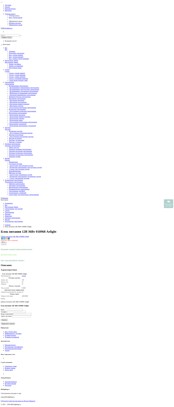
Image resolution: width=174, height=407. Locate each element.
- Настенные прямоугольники (19, 104)
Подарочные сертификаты (14, 347)
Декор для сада (14, 147)
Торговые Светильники (17, 185)
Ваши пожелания (7, 314)
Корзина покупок (15, 23)
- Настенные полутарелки (18, 102)
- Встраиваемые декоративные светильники (24, 88)
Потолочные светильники (18, 113)
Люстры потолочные (16, 135)
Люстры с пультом (15, 142)
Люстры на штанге (15, 138)
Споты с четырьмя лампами (18, 78)
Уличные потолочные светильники (21, 155)
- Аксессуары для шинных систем (20, 175)
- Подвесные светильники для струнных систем (25, 167)
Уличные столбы (14, 156)
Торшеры (12, 51)
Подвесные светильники (17, 109)
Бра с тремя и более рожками (19, 59)
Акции (7, 350)
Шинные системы (15, 173)
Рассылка (8, 385)
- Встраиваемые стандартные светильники (23, 91)
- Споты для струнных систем (19, 169)
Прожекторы (13, 162)
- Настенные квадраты (16, 100)
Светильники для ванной (17, 124)
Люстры (7, 127)
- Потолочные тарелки (16, 118)
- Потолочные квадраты (17, 115)
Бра (6, 48)
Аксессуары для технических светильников (24, 194)
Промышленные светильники (19, 189)
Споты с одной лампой (17, 73)
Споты (7, 69)
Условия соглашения (12, 337)
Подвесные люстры (15, 131)
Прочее (7, 158)
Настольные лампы (11, 60)
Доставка (8, 5)
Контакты (8, 10)
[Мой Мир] (9, 238)
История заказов (10, 383)
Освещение (9, 203)
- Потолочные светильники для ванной (22, 126)
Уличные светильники (12, 144)
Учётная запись (10, 14)
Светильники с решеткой (17, 193)
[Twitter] (4, 238)
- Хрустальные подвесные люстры (21, 133)
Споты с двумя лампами (17, 75)
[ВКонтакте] (2, 238)
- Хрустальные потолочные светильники (23, 122)
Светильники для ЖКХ (17, 191)
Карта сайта (9, 370)
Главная (7, 225)
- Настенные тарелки (16, 106)
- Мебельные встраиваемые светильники (23, 93)
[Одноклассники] (6, 238)
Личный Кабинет (11, 382)
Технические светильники (14, 180)
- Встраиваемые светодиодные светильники (24, 89)
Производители (10, 9)
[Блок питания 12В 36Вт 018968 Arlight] (15, 236)
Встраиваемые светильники (18, 86)
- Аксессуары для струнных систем (21, 165)
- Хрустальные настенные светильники (22, 107)
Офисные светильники (17, 184)
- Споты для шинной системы (19, 178)
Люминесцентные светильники (20, 97)
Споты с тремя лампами (17, 77)
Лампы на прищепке (16, 66)
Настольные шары (15, 68)
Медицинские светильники (18, 187)
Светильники (9, 82)
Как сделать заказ (11, 332)
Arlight (24, 276)
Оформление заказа (15, 25)
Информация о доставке (13, 333)
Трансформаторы (15, 171)
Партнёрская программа (13, 348)
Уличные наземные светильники (20, 149)
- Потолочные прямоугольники (19, 117)
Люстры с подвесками (16, 140)
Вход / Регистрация (15, 17)
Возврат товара (10, 368)
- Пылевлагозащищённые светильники (22, 95)
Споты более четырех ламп (18, 80)
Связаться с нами (11, 366)
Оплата (7, 7)
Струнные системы (15, 164)
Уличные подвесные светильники (20, 153)
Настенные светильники (17, 98)
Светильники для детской (14, 209)
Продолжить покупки (8, 323)
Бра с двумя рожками (16, 57)
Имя (2, 310)
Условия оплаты (10, 335)
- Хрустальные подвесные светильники (22, 111)
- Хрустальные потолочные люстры (21, 136)
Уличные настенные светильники (20, 151)
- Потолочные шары (16, 120)
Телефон (4, 312)
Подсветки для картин (16, 53)
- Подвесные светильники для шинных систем (25, 176)
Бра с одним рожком (16, 55)
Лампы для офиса (15, 64)
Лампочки (8, 216)
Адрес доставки (6, 316)
